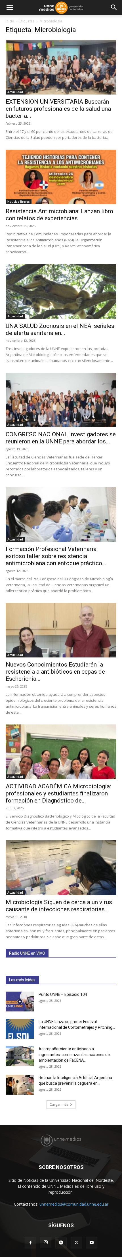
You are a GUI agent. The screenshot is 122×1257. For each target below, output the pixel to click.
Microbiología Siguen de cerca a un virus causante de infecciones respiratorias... (59, 906)
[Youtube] (91, 1242)
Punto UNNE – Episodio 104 (63, 994)
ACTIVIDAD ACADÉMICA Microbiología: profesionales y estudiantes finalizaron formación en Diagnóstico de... (58, 793)
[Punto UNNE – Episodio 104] (20, 1001)
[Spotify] (61, 1242)
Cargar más (59, 1104)
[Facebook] (30, 1242)
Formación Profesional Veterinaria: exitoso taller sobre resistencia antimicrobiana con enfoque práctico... (56, 556)
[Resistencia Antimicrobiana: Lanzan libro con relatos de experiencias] (61, 177)
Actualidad (15, 92)
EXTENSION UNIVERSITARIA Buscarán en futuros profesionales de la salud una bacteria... (58, 108)
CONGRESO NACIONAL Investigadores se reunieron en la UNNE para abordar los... (61, 438)
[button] (10, 7)
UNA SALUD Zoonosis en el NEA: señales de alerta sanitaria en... (60, 329)
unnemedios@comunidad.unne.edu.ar (73, 1204)
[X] (76, 1242)
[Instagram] (45, 1242)
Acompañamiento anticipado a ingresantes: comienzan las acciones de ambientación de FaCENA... (74, 1055)
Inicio (10, 21)
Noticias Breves (18, 202)
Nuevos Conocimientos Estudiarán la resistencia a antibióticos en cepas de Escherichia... (55, 671)
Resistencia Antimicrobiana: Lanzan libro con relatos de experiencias (59, 215)
